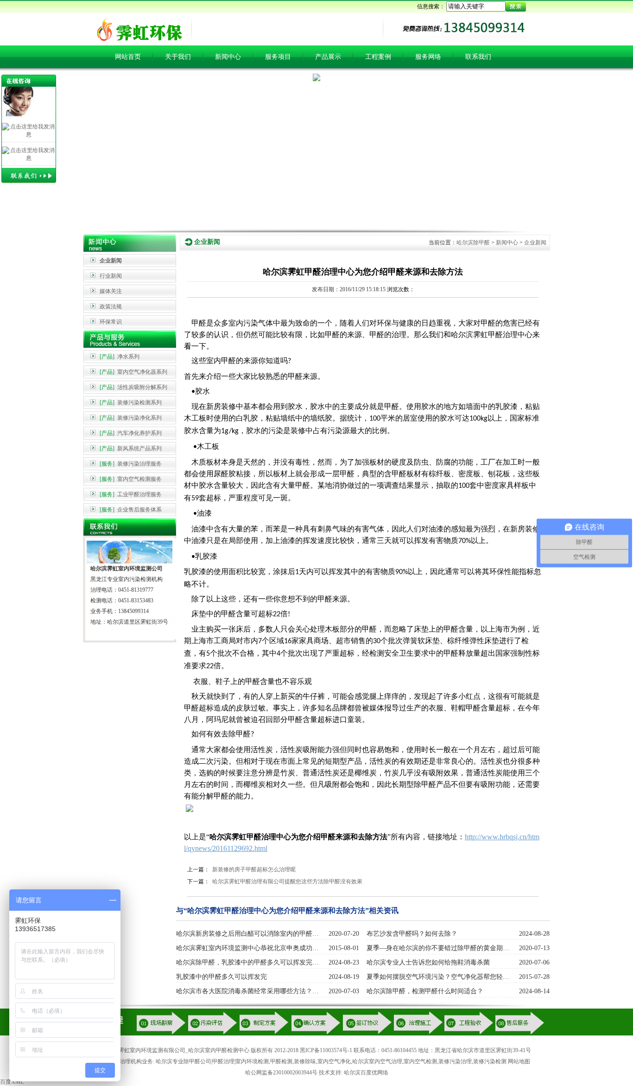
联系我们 (478, 56)
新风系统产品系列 (131, 448)
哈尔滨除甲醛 (473, 242)
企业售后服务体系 (131, 509)
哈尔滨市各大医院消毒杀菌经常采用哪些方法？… (247, 991)
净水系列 (119, 356)
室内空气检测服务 (131, 479)
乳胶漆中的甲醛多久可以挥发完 (221, 976)
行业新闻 (111, 276)
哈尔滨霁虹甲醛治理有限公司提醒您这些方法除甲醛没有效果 (287, 881)
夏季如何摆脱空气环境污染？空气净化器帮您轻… (438, 976)
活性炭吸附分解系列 (133, 387)
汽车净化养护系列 (131, 433)
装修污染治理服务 (131, 463)
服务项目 (278, 56)
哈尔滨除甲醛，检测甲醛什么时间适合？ (425, 991)
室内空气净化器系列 (133, 372)
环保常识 (111, 322)
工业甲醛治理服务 (131, 494)
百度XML (12, 1082)
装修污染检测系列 (131, 402)
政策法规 (111, 306)
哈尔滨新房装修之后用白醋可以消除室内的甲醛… (247, 933)
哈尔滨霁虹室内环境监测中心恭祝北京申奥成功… (247, 948)
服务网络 (428, 56)
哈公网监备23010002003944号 (281, 1072)
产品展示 (328, 56)
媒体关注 (111, 291)
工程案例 (378, 56)
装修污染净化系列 (131, 418)
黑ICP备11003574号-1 (326, 1050)
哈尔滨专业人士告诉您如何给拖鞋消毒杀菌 (428, 962)
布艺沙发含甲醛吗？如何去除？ (412, 933)
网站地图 (519, 1061)
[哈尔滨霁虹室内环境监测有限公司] (136, 40)
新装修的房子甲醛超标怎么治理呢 (254, 869)
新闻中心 (228, 56)
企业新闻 (111, 260)
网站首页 (128, 56)
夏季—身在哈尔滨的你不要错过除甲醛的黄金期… (438, 948)
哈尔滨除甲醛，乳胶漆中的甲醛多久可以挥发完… (247, 962)
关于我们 (178, 56)
